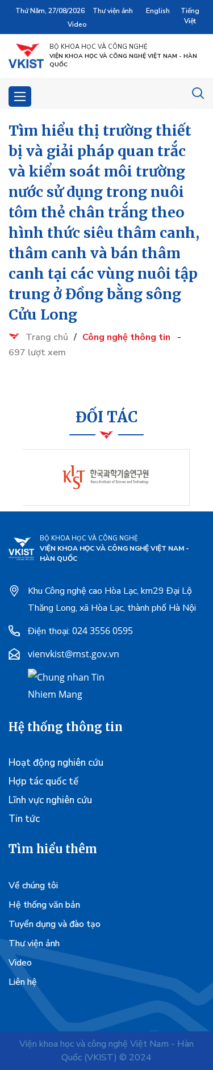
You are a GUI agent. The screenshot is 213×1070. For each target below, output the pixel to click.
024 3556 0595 (102, 630)
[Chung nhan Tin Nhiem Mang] (70, 684)
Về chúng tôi (33, 885)
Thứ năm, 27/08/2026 (50, 10)
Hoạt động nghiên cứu (56, 762)
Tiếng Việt (190, 16)
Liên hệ (23, 982)
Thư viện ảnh (113, 10)
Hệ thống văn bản (44, 905)
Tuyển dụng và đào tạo (55, 924)
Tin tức (24, 818)
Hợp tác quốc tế (43, 781)
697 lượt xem (37, 352)
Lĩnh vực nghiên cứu (50, 800)
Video (77, 24)
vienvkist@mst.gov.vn (73, 654)
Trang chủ (47, 337)
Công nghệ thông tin (126, 337)
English (158, 10)
